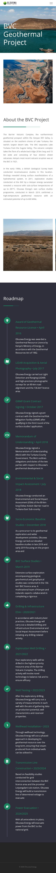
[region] (28, 245)
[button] (51, 3)
